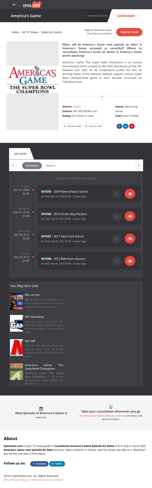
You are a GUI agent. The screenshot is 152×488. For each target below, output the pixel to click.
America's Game (52, 32)
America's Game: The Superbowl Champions (44, 366)
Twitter (58, 463)
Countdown (32, 165)
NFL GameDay (34, 316)
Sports (77, 106)
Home (15, 32)
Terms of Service (40, 480)
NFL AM (30, 341)
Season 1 (51, 165)
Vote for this (95, 126)
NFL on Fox (32, 295)
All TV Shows (30, 32)
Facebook (41, 463)
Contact (58, 480)
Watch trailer (74, 126)
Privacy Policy (19, 480)
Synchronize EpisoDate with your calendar (102, 415)
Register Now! (129, 32)
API (6, 480)
